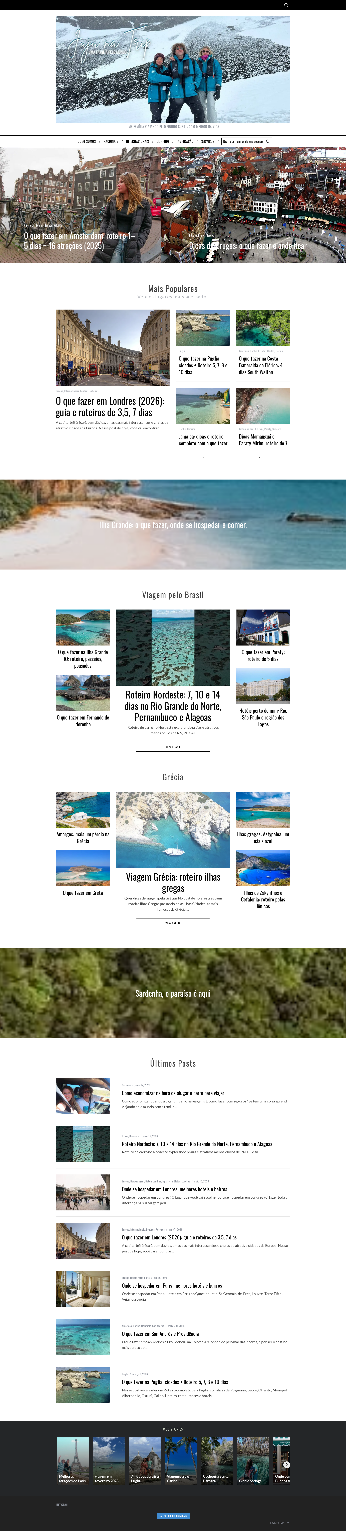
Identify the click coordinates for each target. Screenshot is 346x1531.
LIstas (177, 1181)
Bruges (48, 225)
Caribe (182, 429)
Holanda (57, 225)
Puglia (182, 351)
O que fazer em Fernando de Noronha (83, 720)
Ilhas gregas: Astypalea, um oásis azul (263, 837)
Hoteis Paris (136, 1277)
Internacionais (71, 391)
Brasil (260, 429)
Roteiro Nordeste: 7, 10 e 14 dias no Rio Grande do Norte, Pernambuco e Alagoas (173, 705)
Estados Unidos (266, 351)
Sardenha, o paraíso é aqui (173, 993)
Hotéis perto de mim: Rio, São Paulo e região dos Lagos (263, 717)
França (125, 1277)
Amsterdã (29, 225)
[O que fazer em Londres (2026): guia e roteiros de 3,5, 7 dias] (83, 1241)
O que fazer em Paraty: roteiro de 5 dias (263, 655)
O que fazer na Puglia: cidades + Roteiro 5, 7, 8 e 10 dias (203, 365)
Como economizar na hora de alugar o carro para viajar (173, 1093)
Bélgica (39, 225)
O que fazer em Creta (83, 892)
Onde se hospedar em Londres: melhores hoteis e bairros (174, 1189)
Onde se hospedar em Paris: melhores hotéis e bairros (172, 1285)
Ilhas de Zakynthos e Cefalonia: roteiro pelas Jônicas (263, 899)
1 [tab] (321, 202)
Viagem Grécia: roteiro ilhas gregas (173, 882)
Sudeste (276, 429)
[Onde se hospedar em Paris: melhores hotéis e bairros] (83, 1289)
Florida (279, 351)
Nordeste (134, 1136)
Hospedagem (137, 1181)
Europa (210, 235)
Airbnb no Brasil (247, 429)
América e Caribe (248, 351)
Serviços (126, 1085)
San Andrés (158, 1326)
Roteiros (94, 391)
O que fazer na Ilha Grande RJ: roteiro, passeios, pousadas (83, 658)
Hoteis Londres (153, 1181)
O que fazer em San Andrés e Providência (160, 1333)
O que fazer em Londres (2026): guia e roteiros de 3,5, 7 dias (110, 406)
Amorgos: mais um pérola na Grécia (83, 837)
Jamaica (191, 429)
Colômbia (146, 1326)
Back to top (277, 1522)
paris (147, 1277)
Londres (84, 391)
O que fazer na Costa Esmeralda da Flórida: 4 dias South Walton (261, 365)
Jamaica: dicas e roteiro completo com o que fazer (203, 439)
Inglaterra (167, 1181)
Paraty (267, 429)
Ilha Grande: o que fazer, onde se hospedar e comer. (173, 525)
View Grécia (173, 923)
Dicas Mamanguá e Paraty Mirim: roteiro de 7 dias (263, 443)
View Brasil (173, 747)
